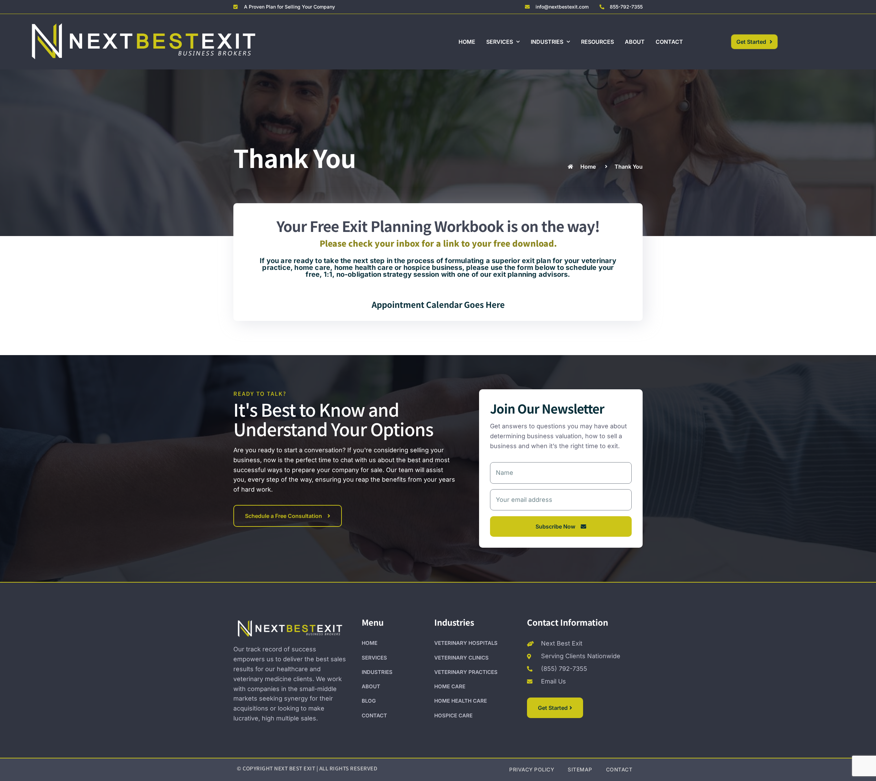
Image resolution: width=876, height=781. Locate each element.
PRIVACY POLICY (531, 769)
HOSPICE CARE (453, 715)
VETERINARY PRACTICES (466, 672)
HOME (467, 41)
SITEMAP (580, 769)
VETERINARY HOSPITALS (466, 643)
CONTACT (669, 41)
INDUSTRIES (547, 41)
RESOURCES (597, 41)
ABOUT (635, 41)
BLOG (369, 701)
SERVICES (499, 41)
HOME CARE (449, 686)
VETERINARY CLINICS (461, 657)
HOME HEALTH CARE (460, 701)
